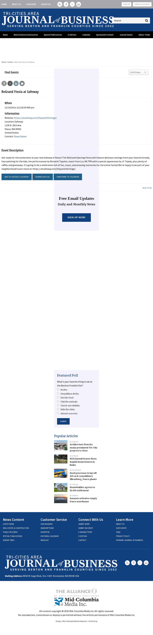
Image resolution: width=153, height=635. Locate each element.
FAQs (118, 532)
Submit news (83, 524)
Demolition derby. (70, 393)
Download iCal (42, 176)
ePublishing (92, 621)
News (5, 35)
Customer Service (54, 519)
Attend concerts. (69, 413)
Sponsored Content (105, 35)
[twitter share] (10, 83)
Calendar (86, 35)
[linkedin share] (16, 83)
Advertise (46, 4)
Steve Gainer (20, 136)
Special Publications (53, 35)
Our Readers (46, 524)
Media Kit (45, 540)
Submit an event (85, 528)
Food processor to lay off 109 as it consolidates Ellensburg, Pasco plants (83, 476)
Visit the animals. (69, 401)
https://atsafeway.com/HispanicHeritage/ (35, 117)
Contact (82, 540)
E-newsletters (85, 532)
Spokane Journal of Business (129, 540)
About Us (16, 4)
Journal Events (126, 35)
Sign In (126, 4)
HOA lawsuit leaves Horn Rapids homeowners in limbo (83, 461)
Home (4, 4)
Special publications (12, 536)
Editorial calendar (50, 536)
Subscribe (31, 4)
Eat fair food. (67, 397)
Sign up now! (77, 217)
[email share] (22, 83)
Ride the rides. (68, 409)
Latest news (8, 524)
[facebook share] (4, 83)
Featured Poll (67, 375)
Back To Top (147, 188)
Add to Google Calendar (16, 176)
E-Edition (72, 35)
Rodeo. (64, 389)
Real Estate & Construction (26, 35)
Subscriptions (47, 528)
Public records (10, 532)
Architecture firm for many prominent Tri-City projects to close (83, 447)
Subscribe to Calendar (68, 176)
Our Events (121, 528)
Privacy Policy (123, 536)
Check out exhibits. (70, 405)
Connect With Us (90, 519)
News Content (13, 519)
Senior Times (144, 35)
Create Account (142, 4)
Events (10, 62)
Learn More (124, 519)
